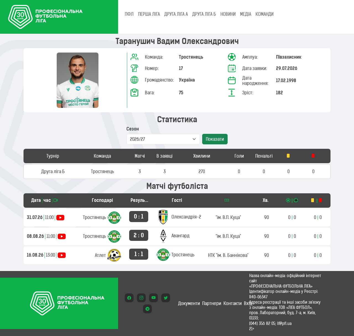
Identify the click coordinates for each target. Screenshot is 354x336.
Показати (215, 139)
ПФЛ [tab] (129, 14)
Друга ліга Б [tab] (204, 14)
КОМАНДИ (265, 14)
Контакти (232, 303)
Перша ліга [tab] (149, 14)
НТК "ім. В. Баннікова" (228, 255)
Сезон (132, 129)
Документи (189, 303)
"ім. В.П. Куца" (228, 217)
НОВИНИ (228, 14)
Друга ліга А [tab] (176, 14)
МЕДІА (245, 14)
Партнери (211, 303)
